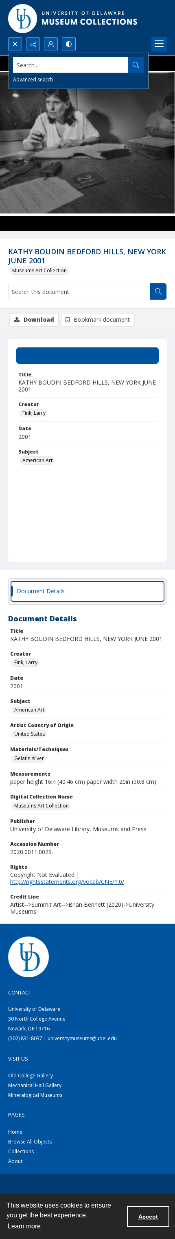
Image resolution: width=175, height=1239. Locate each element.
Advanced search (33, 79)
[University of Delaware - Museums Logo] (73, 18)
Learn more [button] (24, 1226)
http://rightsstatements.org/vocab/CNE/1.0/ (67, 881)
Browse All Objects (30, 1141)
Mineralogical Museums (35, 1095)
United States (29, 733)
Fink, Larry (34, 412)
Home (15, 1131)
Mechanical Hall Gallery (34, 1085)
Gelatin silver (29, 758)
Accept (148, 1216)
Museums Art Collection (39, 270)
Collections (21, 1151)
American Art (37, 460)
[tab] (87, 355)
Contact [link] (19, 992)
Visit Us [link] (18, 1058)
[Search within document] (158, 291)
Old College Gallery (30, 1075)
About (15, 1161)
